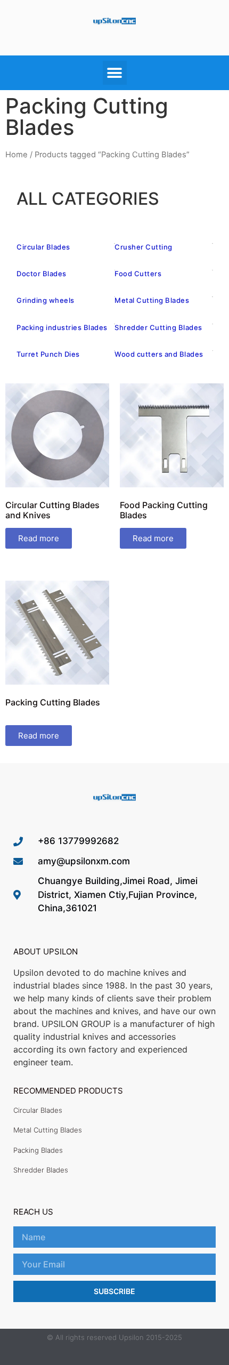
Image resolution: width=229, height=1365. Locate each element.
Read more (38, 538)
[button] (115, 73)
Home (16, 154)
